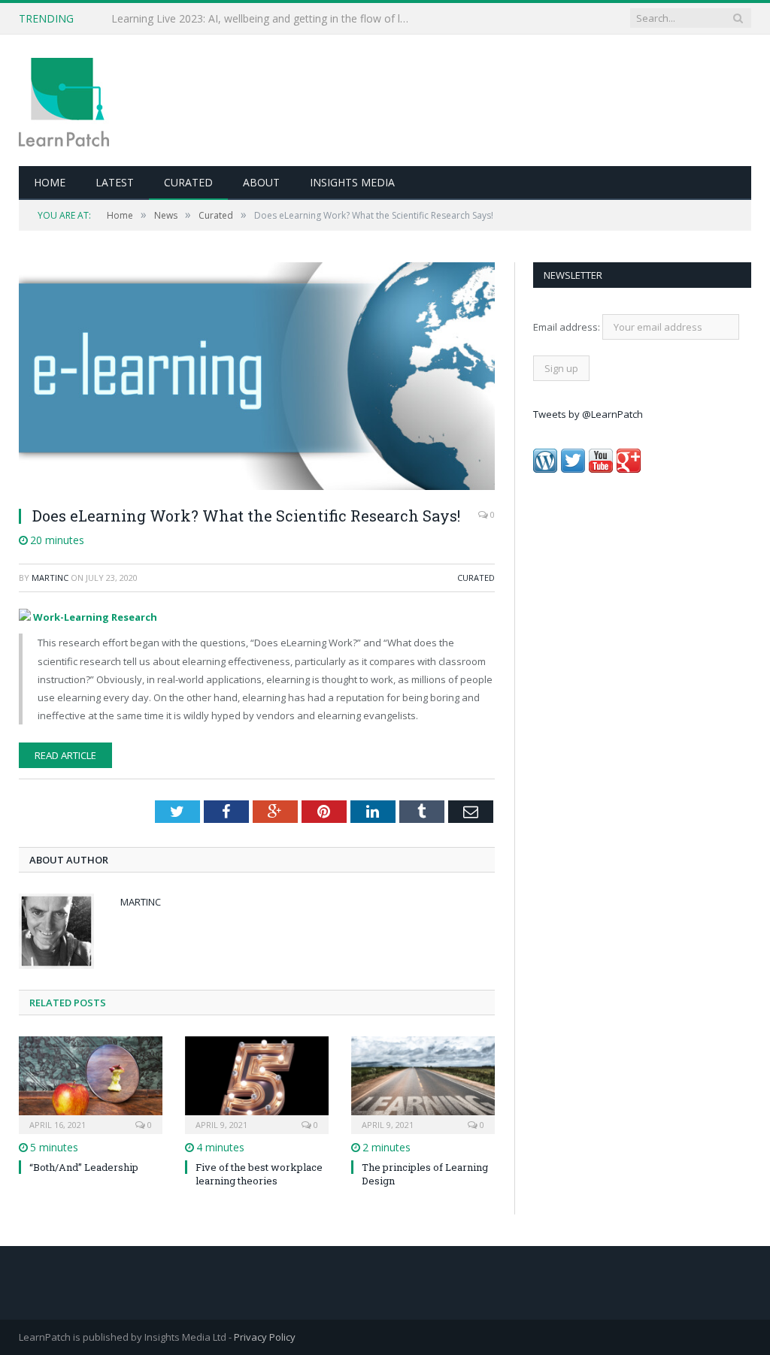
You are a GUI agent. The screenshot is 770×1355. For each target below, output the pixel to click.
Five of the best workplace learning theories (259, 1173)
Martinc (50, 577)
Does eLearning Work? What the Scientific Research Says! (246, 515)
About (261, 182)
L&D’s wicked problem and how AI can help (216, 19)
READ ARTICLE (65, 755)
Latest (114, 182)
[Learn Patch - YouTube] (601, 469)
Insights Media (352, 182)
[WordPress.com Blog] (545, 469)
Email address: (567, 327)
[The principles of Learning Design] (423, 1083)
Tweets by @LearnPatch (588, 414)
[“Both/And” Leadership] (90, 1083)
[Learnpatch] (64, 100)
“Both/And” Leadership (83, 1167)
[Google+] (629, 469)
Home (49, 182)
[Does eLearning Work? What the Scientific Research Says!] (257, 378)
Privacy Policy (265, 1337)
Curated (188, 182)
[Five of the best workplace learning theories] (257, 1083)
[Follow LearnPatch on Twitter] (573, 469)
